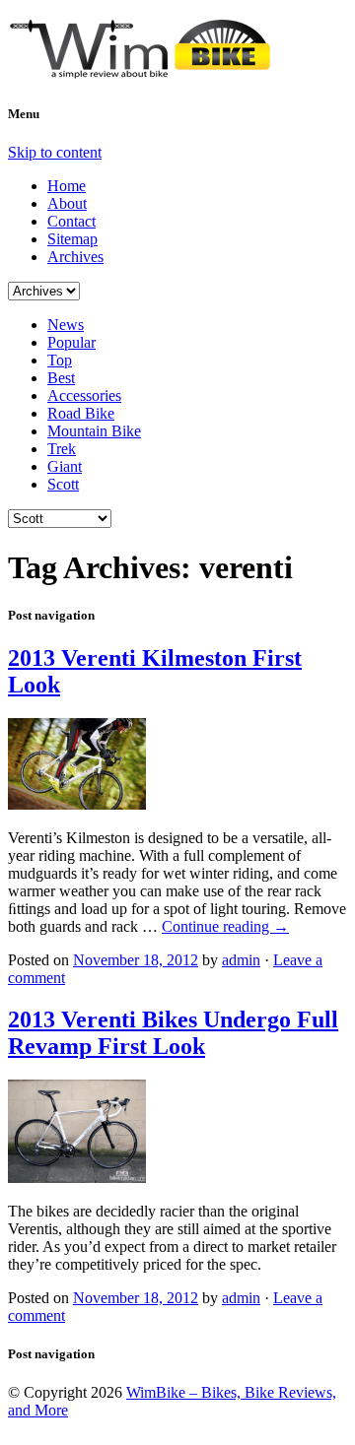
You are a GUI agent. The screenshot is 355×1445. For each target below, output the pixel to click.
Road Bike (80, 413)
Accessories (84, 395)
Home (66, 185)
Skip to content (55, 152)
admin (241, 960)
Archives (75, 256)
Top (59, 360)
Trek (61, 448)
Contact (71, 221)
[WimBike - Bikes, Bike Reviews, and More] (156, 71)
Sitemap (72, 238)
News (65, 324)
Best (61, 377)
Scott (63, 484)
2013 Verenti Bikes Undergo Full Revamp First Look (173, 1033)
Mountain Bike (94, 431)
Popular (71, 342)
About (67, 203)
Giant (64, 466)
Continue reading (225, 926)
